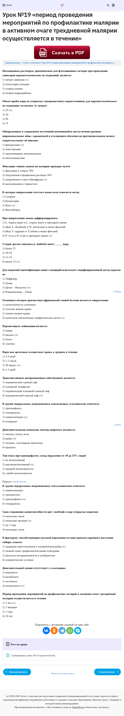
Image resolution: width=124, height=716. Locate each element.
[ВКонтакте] (46, 630)
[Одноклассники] (54, 630)
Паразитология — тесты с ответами (22, 62)
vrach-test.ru (19, 481)
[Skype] (77, 630)
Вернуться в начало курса (62, 673)
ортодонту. (103, 707)
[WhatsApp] (69, 630)
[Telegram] (62, 630)
